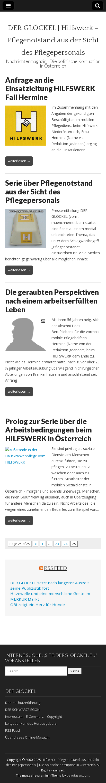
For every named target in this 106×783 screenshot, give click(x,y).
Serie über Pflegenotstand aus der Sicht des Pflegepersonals (49, 191)
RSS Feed (55, 568)
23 (57, 544)
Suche (75, 671)
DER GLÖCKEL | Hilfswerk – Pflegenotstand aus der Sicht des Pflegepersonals (53, 40)
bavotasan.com (78, 775)
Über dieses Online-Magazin (27, 737)
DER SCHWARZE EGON (22, 709)
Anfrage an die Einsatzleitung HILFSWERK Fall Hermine (50, 88)
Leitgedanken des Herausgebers (31, 723)
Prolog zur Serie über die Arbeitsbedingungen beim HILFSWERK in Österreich (48, 430)
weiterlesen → (19, 160)
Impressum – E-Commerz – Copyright (33, 716)
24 (65, 544)
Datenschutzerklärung (22, 702)
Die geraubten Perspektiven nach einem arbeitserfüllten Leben (52, 301)
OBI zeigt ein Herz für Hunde (37, 604)
